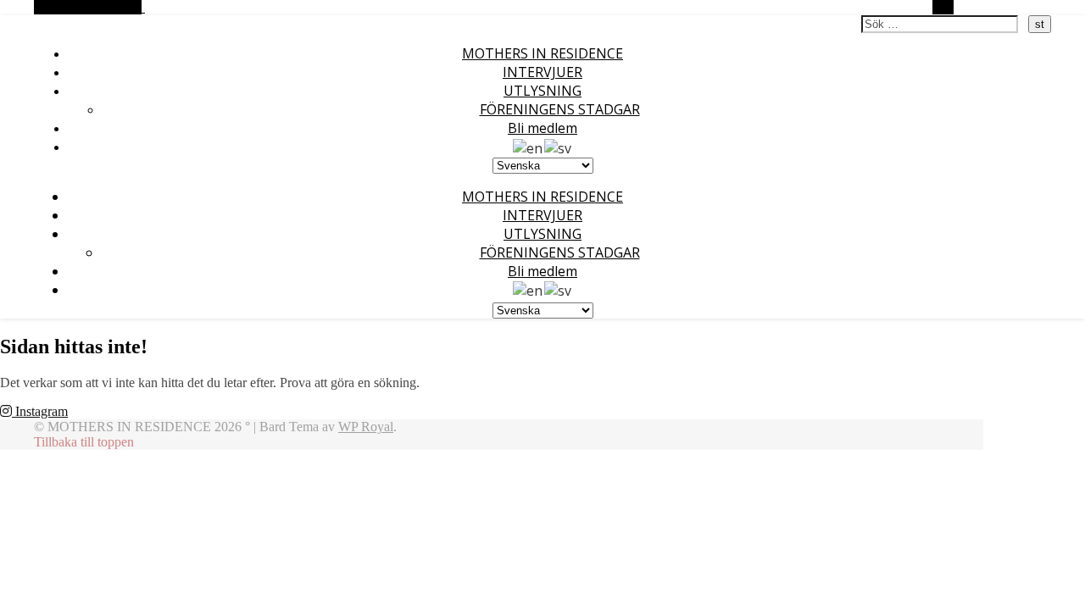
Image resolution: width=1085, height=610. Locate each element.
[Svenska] (558, 146)
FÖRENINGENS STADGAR (560, 109)
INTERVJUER (542, 72)
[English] (528, 146)
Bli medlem (542, 128)
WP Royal (365, 426)
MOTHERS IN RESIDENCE (542, 53)
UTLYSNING (542, 90)
